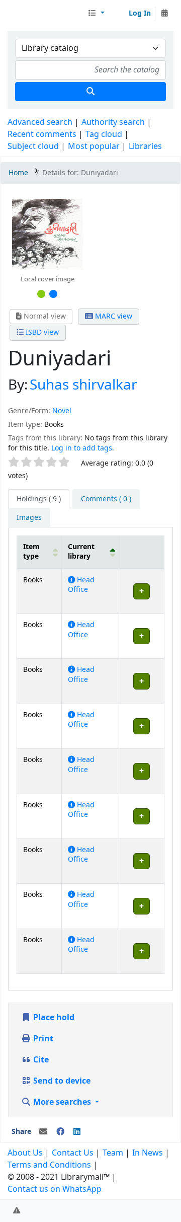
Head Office (81, 585)
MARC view (112, 316)
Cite (40, 1060)
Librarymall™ (45, 13)
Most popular (94, 146)
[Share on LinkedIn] (77, 1131)
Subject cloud (33, 146)
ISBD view (41, 332)
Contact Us (73, 1153)
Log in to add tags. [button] (82, 448)
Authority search (113, 122)
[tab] (106, 499)
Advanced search (40, 122)
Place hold (52, 1018)
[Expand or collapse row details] (141, 591)
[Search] (90, 91)
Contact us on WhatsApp (55, 1189)
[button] (96, 13)
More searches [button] (62, 1102)
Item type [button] (31, 552)
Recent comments (42, 134)
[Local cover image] (47, 233)
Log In (140, 13)
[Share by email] (43, 1131)
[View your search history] (164, 13)
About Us (25, 1153)
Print (42, 1039)
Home (18, 173)
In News (147, 1153)
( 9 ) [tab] (39, 499)
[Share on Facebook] (60, 1131)
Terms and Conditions (49, 1165)
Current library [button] (81, 552)
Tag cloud (103, 134)
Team (113, 1153)
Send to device (60, 1081)
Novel (61, 411)
